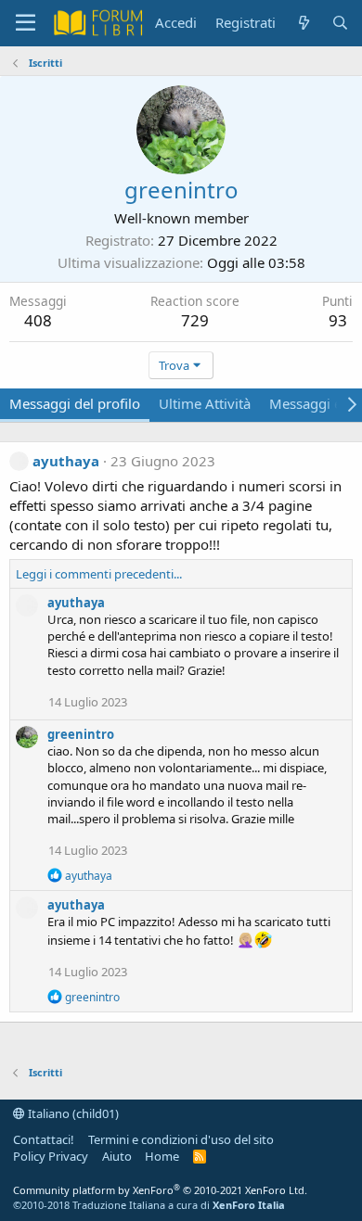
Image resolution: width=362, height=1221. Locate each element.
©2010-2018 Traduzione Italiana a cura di (149, 1205)
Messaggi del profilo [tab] (74, 403)
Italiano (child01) (72, 1113)
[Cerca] (340, 23)
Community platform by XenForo (160, 1190)
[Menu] (25, 23)
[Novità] (303, 23)
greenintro (80, 734)
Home (162, 1156)
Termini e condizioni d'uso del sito (181, 1139)
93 (338, 320)
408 (38, 320)
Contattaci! (43, 1139)
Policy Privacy (50, 1156)
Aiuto (117, 1156)
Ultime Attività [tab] (205, 403)
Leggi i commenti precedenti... (99, 574)
